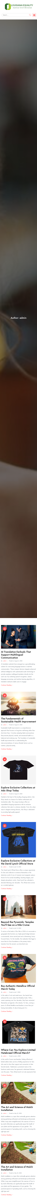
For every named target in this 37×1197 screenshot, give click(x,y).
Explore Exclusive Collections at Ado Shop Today (18, 789)
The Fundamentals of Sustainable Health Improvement (18, 720)
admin (4, 661)
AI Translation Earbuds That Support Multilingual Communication (16, 654)
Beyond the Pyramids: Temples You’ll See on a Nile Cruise (17, 923)
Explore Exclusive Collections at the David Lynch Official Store (18, 862)
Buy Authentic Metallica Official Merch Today (18, 987)
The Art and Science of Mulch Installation (17, 1108)
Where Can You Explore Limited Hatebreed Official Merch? (18, 1051)
